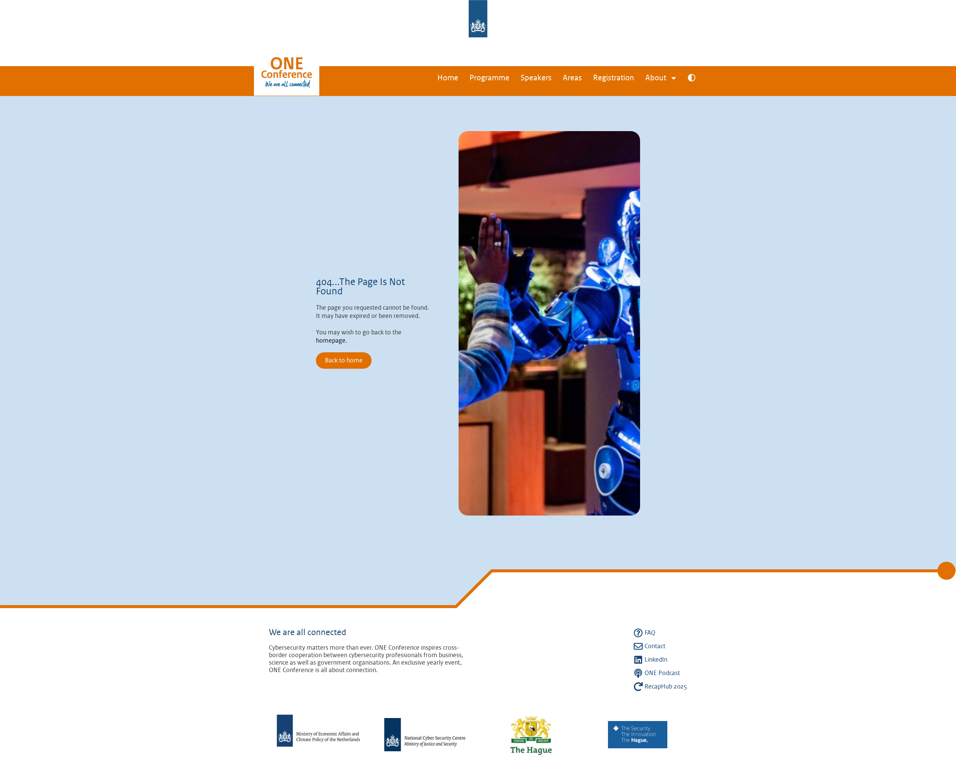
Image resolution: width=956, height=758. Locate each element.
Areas (572, 78)
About (655, 78)
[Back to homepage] (286, 80)
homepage (330, 341)
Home (447, 78)
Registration (613, 78)
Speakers (536, 78)
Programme (489, 78)
